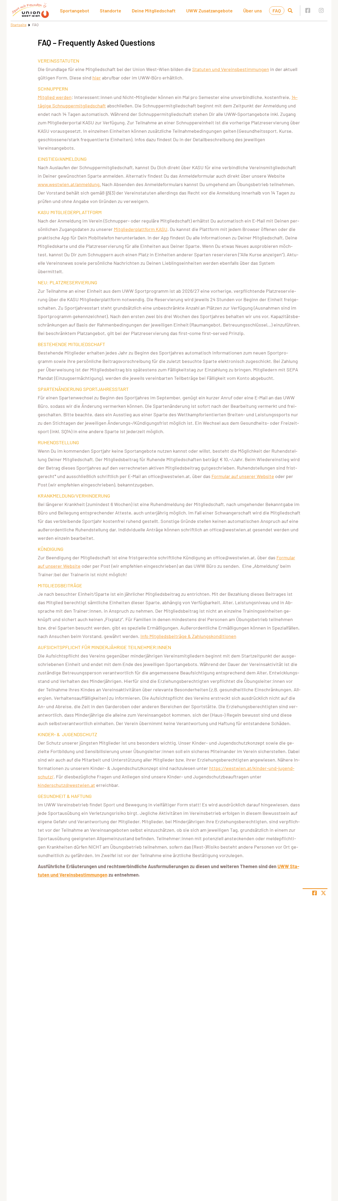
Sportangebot (74, 10)
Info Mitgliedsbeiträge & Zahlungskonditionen (188, 636)
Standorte (110, 10)
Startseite (18, 24)
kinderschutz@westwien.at (66, 785)
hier (96, 78)
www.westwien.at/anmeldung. (69, 184)
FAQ (277, 10)
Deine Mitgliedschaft (154, 10)
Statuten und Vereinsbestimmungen (230, 69)
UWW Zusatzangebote (209, 10)
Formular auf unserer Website (243, 476)
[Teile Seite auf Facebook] (314, 893)
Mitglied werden (55, 97)
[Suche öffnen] (290, 10)
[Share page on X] (323, 893)
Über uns (252, 10)
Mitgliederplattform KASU (140, 229)
